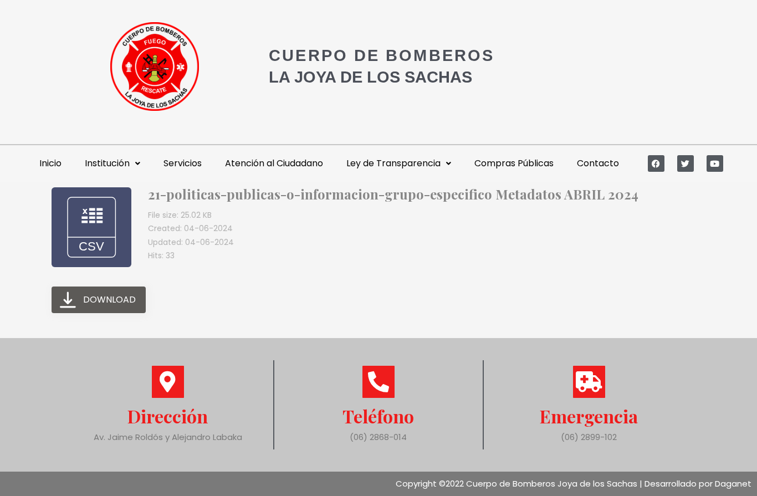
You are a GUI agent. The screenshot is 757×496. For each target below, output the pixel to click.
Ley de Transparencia (393, 163)
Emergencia (589, 416)
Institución (107, 163)
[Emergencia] (589, 382)
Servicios (182, 163)
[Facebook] (656, 163)
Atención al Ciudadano (274, 163)
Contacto (598, 163)
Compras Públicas (514, 163)
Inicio (50, 163)
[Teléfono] (378, 382)
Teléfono (378, 416)
